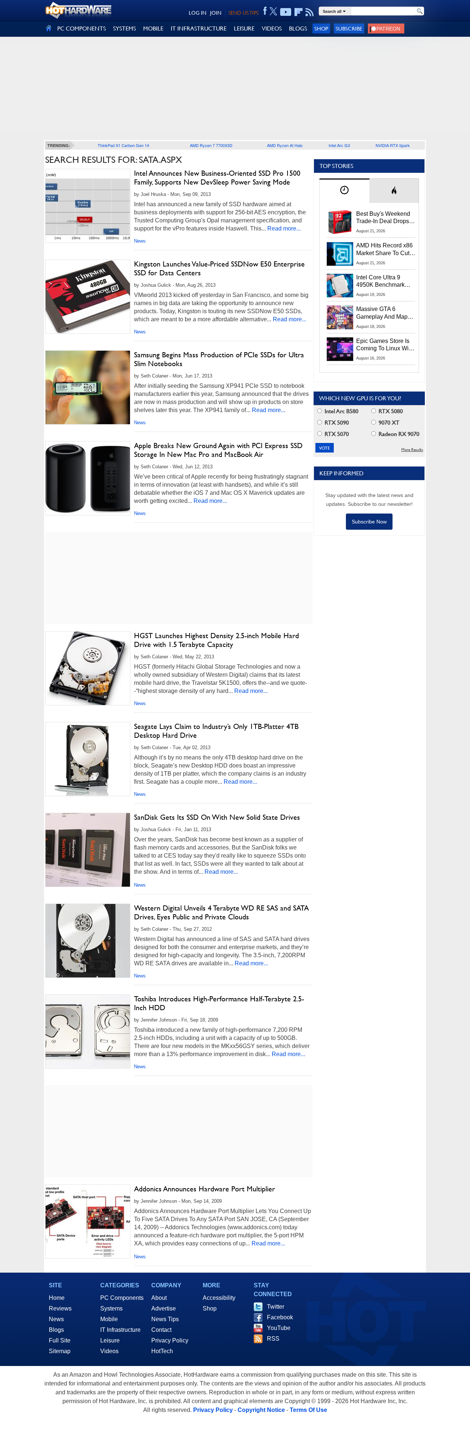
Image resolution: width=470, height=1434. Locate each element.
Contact (161, 1330)
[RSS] (310, 12)
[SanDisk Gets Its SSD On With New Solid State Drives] (88, 850)
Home (57, 1298)
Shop (321, 28)
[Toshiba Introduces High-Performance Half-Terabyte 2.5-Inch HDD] (88, 1031)
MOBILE (153, 28)
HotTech (162, 1351)
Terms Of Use (308, 1410)
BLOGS (298, 28)
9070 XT (388, 422)
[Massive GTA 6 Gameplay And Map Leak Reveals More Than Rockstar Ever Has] (340, 317)
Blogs (56, 1330)
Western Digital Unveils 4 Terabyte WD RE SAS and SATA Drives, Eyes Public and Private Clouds (221, 912)
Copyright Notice (261, 1410)
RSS (273, 1338)
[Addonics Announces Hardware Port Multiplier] (88, 1221)
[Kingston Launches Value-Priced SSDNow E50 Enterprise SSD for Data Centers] (88, 296)
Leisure (110, 1340)
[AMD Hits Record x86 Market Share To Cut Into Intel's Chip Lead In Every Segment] (340, 253)
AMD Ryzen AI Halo (285, 145)
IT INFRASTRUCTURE (199, 28)
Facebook (280, 1317)
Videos (109, 1351)
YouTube (278, 1328)
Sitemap (59, 1351)
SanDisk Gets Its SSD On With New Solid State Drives (217, 817)
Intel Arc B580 (340, 411)
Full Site (59, 1340)
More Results (412, 449)
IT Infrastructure (120, 1330)
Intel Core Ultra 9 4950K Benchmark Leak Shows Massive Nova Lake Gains (384, 281)
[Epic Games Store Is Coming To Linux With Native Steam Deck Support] (340, 349)
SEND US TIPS (243, 13)
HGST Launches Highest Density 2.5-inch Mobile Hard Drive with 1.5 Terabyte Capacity (216, 640)
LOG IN (197, 13)
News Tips (165, 1319)
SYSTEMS (124, 28)
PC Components (122, 1298)
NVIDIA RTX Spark (393, 145)
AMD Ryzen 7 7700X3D (211, 145)
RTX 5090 (336, 422)
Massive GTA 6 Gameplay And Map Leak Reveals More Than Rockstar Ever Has (382, 313)
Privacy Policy (169, 1340)
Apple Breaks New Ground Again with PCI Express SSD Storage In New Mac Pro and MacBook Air (218, 450)
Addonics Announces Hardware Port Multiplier (204, 1188)
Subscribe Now (369, 522)
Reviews (60, 1308)
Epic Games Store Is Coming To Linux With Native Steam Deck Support (384, 345)
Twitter (275, 1307)
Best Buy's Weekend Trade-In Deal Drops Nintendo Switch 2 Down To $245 (383, 218)
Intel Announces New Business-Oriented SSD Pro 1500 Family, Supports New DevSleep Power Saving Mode (217, 177)
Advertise (163, 1308)
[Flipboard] (298, 12)
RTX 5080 (390, 411)
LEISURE (244, 28)
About (159, 1298)
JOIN (215, 13)
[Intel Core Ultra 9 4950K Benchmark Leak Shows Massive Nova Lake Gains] (340, 285)
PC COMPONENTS (81, 28)
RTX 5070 (336, 433)
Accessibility (219, 1298)
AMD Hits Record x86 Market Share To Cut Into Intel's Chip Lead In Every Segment (384, 249)
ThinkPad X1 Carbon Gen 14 (123, 145)
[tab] (344, 190)
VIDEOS (272, 28)
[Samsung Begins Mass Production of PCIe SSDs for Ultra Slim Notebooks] (88, 387)
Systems (111, 1308)
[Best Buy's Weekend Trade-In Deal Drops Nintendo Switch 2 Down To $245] (340, 222)
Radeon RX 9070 (398, 433)
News (140, 241)
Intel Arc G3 (339, 145)
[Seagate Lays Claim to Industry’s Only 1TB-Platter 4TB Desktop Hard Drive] (88, 759)
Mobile (109, 1319)
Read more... (284, 228)
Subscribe (349, 28)
